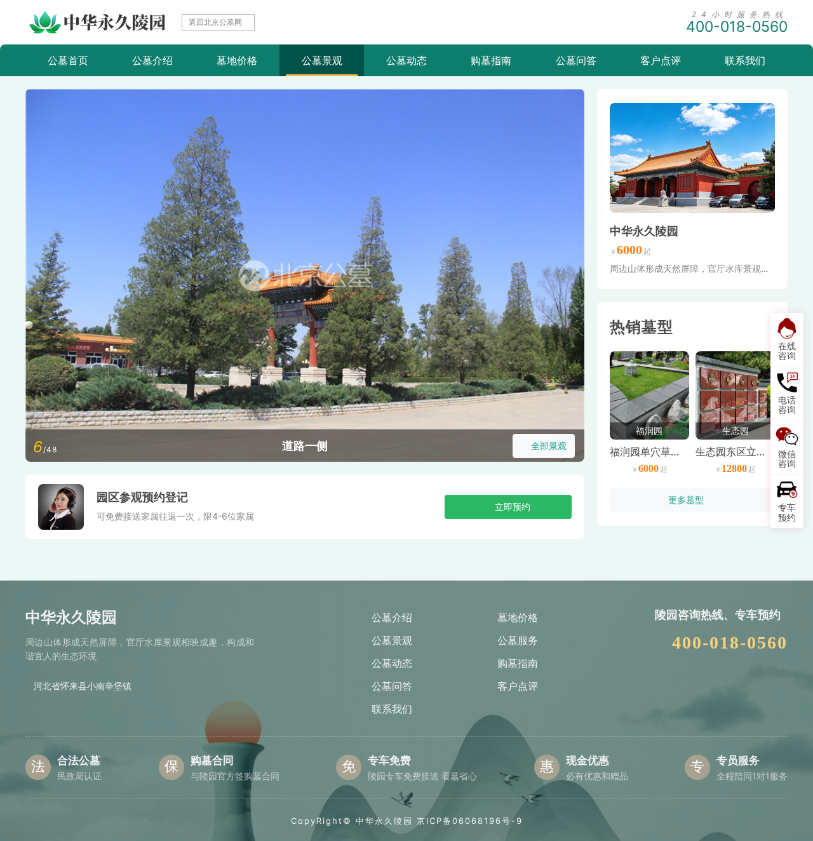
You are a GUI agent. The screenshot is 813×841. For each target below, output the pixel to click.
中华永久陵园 (644, 231)
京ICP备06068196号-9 (470, 821)
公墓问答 (576, 60)
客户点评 (660, 60)
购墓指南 (491, 60)
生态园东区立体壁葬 (741, 451)
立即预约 (512, 506)
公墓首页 (68, 60)
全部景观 (549, 445)
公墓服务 (517, 640)
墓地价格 (237, 60)
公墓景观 (322, 60)
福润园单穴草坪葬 (650, 451)
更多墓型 (686, 499)
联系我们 (745, 60)
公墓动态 (406, 60)
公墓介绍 (152, 60)
